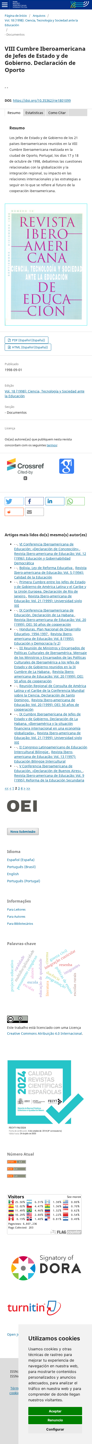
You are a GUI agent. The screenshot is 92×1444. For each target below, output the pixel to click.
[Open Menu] (4, 4)
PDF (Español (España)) (28, 340)
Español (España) (20, 859)
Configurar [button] (55, 1429)
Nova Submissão (22, 831)
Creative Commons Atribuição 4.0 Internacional (44, 1033)
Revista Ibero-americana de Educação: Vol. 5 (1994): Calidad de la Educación (50, 572)
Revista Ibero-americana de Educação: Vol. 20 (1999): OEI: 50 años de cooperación (50, 622)
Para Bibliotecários (20, 923)
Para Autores (16, 916)
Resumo (14, 112)
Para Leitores (16, 909)
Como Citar (57, 112)
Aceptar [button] (55, 1411)
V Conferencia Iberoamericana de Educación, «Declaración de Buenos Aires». (48, 768)
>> (28, 788)
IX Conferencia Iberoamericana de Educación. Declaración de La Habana (44, 612)
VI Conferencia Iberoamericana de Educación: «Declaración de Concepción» (46, 546)
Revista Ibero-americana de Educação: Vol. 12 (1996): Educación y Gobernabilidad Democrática (50, 558)
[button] (14, 501)
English (13, 874)
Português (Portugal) (23, 881)
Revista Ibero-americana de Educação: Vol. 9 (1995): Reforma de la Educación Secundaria (49, 777)
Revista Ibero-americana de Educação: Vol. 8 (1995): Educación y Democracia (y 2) (44, 639)
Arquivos (39, 15)
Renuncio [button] (55, 1420)
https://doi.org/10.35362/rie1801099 (42, 100)
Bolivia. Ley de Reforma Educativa (46, 568)
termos (52, 445)
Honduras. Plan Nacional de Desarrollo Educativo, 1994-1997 (47, 631)
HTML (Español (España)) (29, 347)
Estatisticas (34, 112)
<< (6, 788)
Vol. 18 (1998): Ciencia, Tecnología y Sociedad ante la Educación (41, 22)
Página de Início (16, 15)
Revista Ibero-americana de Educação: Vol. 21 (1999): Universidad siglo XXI (48, 601)
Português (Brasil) (21, 867)
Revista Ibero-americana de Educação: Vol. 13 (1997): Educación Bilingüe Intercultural (45, 757)
